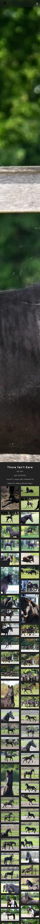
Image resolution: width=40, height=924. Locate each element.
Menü (37, 3)
